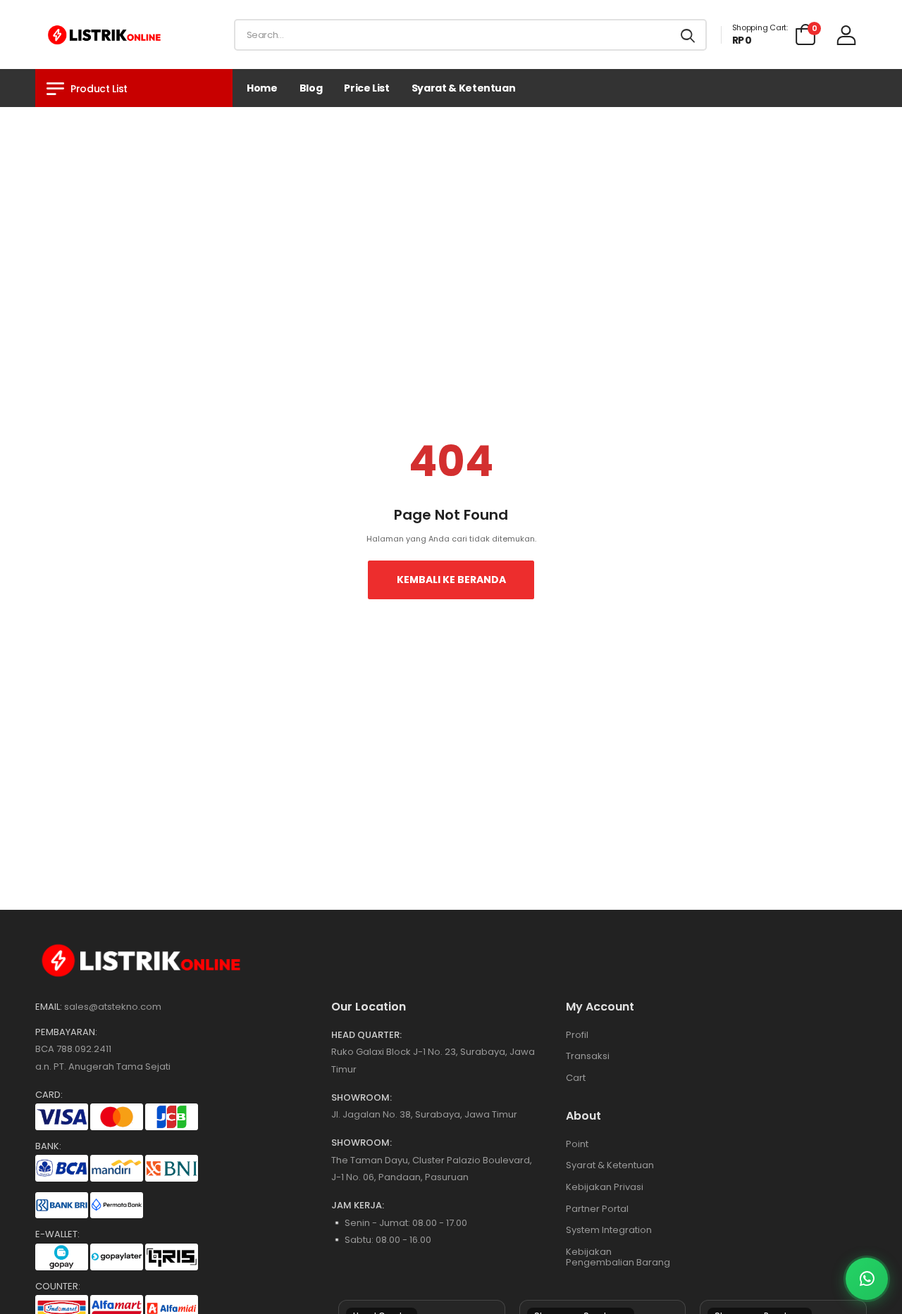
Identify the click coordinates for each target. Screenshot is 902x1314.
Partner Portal (597, 1208)
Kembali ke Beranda (451, 579)
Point (577, 1144)
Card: (49, 1095)
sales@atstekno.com (112, 1006)
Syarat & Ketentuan (464, 88)
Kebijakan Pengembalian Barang (618, 1257)
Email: (48, 1007)
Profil (577, 1034)
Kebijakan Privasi (604, 1187)
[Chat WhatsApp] (867, 1279)
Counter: (57, 1286)
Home (262, 88)
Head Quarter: (366, 1035)
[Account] (846, 35)
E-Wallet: (57, 1234)
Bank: (48, 1146)
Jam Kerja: (357, 1205)
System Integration (609, 1230)
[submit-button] (688, 35)
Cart (576, 1077)
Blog (311, 88)
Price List (367, 88)
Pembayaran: (66, 1032)
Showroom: (361, 1097)
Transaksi (588, 1056)
